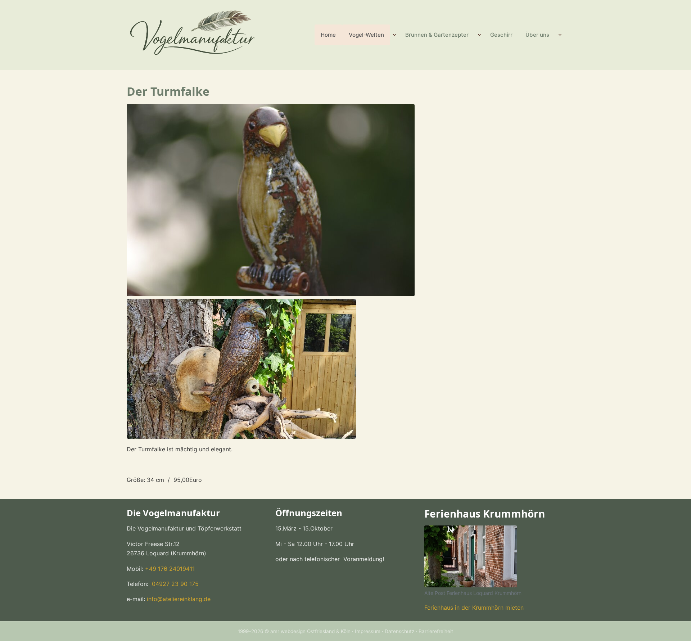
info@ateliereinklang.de (179, 598)
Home (328, 34)
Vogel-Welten (366, 34)
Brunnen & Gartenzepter (437, 34)
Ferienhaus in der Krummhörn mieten (474, 607)
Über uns (537, 34)
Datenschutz (399, 631)
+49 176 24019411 (170, 568)
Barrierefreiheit (436, 631)
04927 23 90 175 (174, 583)
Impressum (367, 631)
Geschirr (501, 34)
